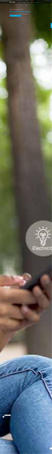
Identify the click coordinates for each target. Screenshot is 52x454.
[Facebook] (37, 0)
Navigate (18, 24)
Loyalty (31, 0)
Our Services (23, 2)
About (20, 2)
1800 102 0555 (26, 0)
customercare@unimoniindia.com (19, 0)
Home (18, 2)
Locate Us (28, 2)
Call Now (12, 24)
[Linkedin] (39, 0)
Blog (35, 2)
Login (41, 2)
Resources (31, 2)
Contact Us (38, 2)
